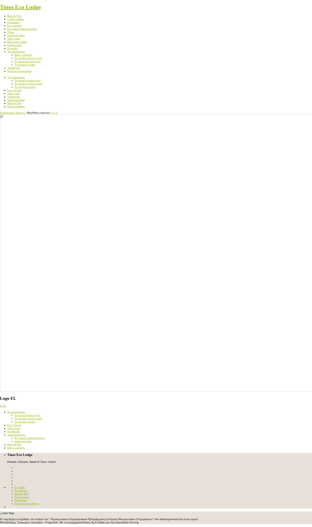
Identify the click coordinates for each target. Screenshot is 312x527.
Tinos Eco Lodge (20, 7)
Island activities (16, 35)
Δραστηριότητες (16, 434)
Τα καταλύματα (16, 51)
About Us (20, 112)
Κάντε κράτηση (23, 54)
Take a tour (13, 38)
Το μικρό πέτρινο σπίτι (27, 61)
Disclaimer (13, 22)
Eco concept (14, 25)
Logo (3, 406)
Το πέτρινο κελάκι (24, 64)
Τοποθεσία (13, 67)
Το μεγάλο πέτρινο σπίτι (28, 58)
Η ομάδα (12, 48)
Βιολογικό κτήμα (17, 41)
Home (10, 32)
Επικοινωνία (14, 45)
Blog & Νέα (14, 16)
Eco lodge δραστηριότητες (22, 29)
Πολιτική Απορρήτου (19, 71)
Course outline (15, 19)
